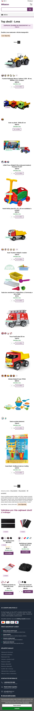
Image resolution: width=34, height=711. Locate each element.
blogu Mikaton (4, 504)
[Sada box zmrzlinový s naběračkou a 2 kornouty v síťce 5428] (17, 277)
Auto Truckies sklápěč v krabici (17, 252)
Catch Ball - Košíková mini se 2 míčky (17, 466)
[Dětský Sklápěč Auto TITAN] (17, 361)
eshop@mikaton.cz (9, 691)
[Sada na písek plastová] (17, 403)
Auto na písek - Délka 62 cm (17, 122)
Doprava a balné (5, 661)
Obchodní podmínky (6, 654)
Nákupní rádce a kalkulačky (8, 673)
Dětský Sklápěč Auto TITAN (17, 379)
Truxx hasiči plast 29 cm (17, 336)
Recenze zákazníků (6, 666)
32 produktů (22, 491)
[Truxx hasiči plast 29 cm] (17, 318)
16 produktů (13, 491)
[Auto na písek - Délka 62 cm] (17, 105)
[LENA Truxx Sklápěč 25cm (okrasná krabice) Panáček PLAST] (17, 147)
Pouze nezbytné (17, 705)
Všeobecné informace (7, 652)
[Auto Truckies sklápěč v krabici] (17, 235)
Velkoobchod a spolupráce (8, 671)
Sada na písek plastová (17, 421)
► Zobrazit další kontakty (8, 695)
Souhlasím (17, 708)
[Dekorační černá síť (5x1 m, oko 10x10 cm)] (25, 570)
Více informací (26, 702)
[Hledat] (30, 9)
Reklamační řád (5, 657)
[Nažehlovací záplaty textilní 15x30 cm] (25, 526)
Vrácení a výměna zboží (7, 659)
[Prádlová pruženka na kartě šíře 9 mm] (8, 570)
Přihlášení (30, 1)
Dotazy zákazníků (6, 664)
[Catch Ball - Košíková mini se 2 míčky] (17, 448)
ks (14, 87)
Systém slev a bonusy (7, 668)
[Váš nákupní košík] (31, 4)
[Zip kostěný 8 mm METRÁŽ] (8, 526)
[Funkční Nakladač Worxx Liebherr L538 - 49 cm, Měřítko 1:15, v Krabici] (17, 60)
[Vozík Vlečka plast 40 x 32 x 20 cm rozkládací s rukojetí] (17, 192)
